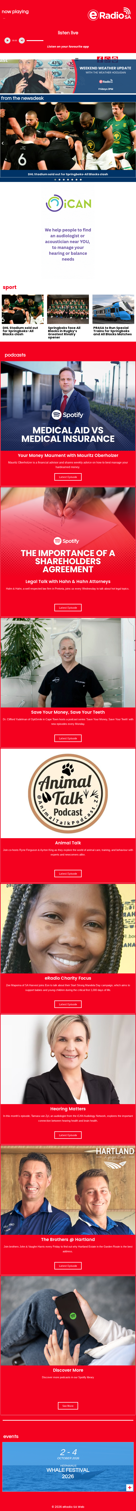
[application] (68, 40)
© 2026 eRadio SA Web (68, 1507)
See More (68, 1406)
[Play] (7, 40)
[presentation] (2, 143)
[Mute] (22, 40)
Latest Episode (68, 738)
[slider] (35, 40)
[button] (55, 179)
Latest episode (68, 477)
